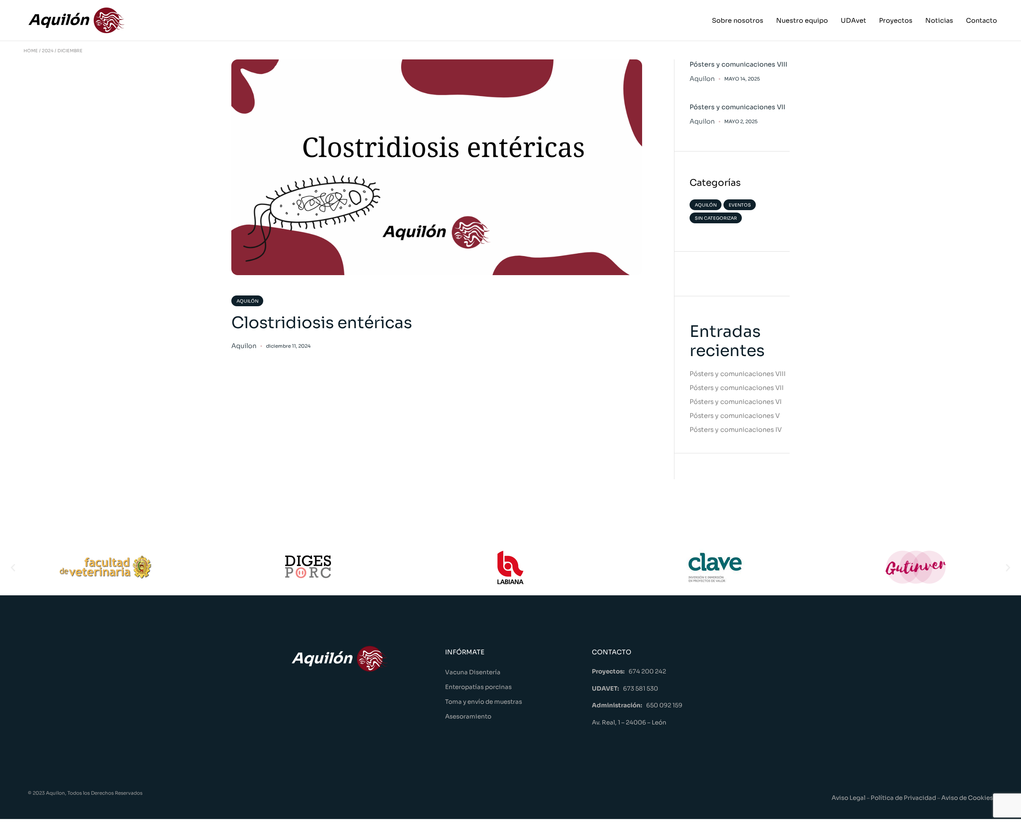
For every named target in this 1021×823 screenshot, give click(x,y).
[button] (13, 567)
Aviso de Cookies (967, 797)
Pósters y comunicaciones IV (736, 429)
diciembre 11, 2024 (288, 346)
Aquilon (243, 346)
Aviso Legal (848, 797)
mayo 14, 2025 (742, 79)
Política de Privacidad (904, 797)
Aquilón (247, 301)
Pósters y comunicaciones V (735, 416)
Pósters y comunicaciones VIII (738, 64)
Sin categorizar (716, 218)
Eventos (740, 205)
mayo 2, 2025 (740, 121)
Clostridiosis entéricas (321, 323)
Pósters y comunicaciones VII (737, 107)
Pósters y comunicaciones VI (736, 402)
